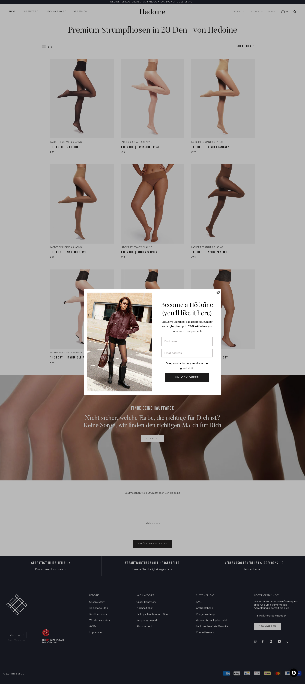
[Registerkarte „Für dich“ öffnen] (293, 672)
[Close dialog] (218, 292)
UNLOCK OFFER (187, 377)
